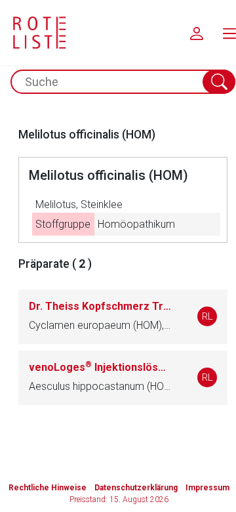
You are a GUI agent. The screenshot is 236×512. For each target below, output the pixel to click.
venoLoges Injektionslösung (100, 367)
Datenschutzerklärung (136, 487)
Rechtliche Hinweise (48, 487)
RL (207, 316)
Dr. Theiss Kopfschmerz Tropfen (100, 306)
